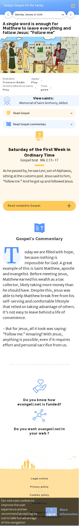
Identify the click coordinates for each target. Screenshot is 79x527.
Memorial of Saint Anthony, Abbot (43, 103)
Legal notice (39, 478)
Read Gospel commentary (29, 124)
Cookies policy (39, 495)
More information (69, 512)
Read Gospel (21, 113)
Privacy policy (39, 487)
